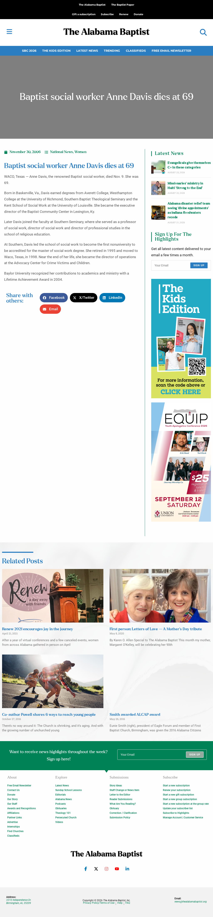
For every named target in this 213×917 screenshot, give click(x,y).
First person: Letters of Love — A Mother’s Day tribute (156, 629)
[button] (203, 32)
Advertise (12, 822)
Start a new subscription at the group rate (186, 803)
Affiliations (13, 813)
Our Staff (12, 803)
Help (120, 903)
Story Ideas (116, 785)
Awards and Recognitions (21, 808)
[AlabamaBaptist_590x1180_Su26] (181, 462)
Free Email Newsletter (171, 50)
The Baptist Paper (122, 4)
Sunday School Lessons (68, 790)
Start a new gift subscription (178, 794)
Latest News (87, 50)
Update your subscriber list (178, 808)
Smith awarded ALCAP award (135, 715)
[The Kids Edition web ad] (181, 338)
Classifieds (136, 50)
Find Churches (15, 831)
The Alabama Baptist (92, 4)
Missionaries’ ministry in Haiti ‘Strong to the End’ (185, 186)
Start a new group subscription (180, 799)
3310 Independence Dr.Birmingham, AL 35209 (18, 901)
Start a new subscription (176, 785)
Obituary (114, 808)
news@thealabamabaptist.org (191, 901)
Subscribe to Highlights (176, 813)
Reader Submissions (121, 799)
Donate (11, 794)
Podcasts (60, 803)
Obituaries (61, 808)
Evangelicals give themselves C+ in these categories (189, 165)
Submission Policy (120, 817)
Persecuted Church (66, 817)
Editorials (60, 794)
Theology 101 (63, 813)
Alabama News (63, 799)
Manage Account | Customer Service (183, 817)
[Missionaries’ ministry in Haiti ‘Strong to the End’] (158, 188)
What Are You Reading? (123, 803)
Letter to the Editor (120, 794)
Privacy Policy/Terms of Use (98, 903)
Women (80, 152)
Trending (112, 50)
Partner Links (14, 817)
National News (61, 152)
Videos (59, 822)
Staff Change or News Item (124, 790)
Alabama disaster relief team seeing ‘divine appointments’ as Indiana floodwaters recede (189, 210)
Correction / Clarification (123, 813)
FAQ (127, 903)
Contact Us (13, 790)
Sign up (198, 265)
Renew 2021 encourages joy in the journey (37, 629)
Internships (13, 826)
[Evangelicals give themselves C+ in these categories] (158, 167)
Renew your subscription (177, 790)
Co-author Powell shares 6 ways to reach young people (49, 715)
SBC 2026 (29, 50)
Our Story (12, 799)
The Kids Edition (56, 50)
